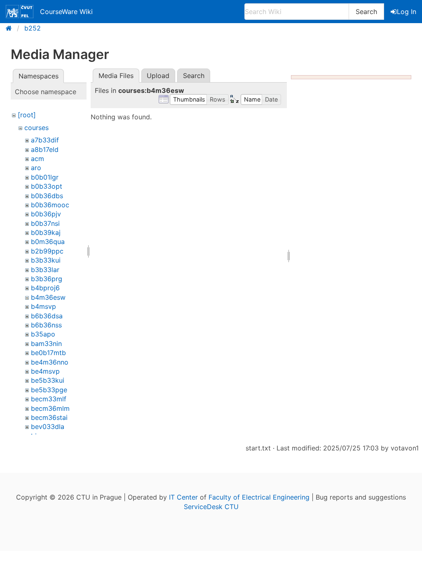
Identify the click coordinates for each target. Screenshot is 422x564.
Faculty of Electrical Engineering (259, 497)
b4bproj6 (45, 288)
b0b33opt (46, 186)
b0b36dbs (47, 196)
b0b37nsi (45, 223)
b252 (32, 28)
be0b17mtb (48, 352)
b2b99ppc (47, 251)
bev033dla (47, 426)
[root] (27, 115)
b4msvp (43, 306)
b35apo (43, 334)
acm (37, 158)
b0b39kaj (46, 232)
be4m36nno (49, 362)
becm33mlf (48, 399)
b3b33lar (45, 269)
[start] (11, 28)
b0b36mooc (50, 205)
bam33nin (46, 343)
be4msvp (45, 371)
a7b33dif (45, 140)
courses (36, 127)
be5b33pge (49, 390)
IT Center (183, 497)
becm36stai (49, 417)
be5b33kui (47, 380)
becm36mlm (50, 408)
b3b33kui (46, 260)
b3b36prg (46, 279)
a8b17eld (45, 149)
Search (366, 11)
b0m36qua (48, 241)
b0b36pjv (46, 214)
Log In (406, 11)
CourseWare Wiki (66, 11)
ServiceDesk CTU (211, 506)
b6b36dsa (47, 316)
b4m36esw (48, 297)
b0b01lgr (45, 177)
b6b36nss (46, 325)
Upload (158, 75)
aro (36, 168)
